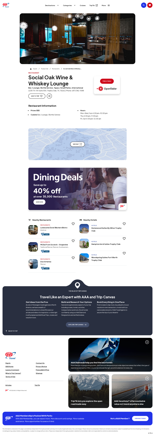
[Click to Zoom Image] (77, 38)
